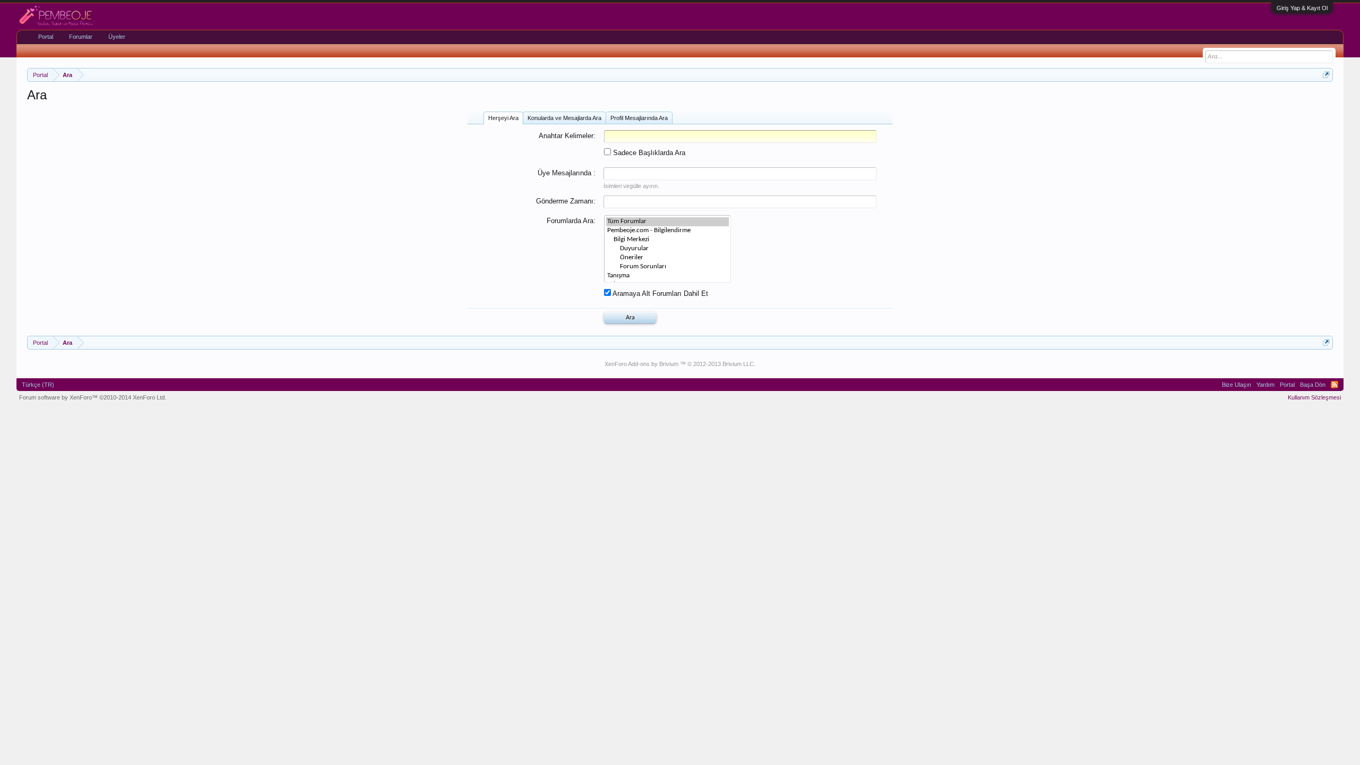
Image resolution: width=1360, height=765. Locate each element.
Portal (45, 36)
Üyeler (116, 36)
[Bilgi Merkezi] (667, 239)
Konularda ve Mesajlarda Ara (564, 118)
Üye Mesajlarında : (567, 173)
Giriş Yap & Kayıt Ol (1302, 8)
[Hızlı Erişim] (1326, 74)
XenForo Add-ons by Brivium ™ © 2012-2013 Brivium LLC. (680, 364)
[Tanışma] (667, 275)
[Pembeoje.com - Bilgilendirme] (667, 230)
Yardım (1265, 384)
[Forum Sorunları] (667, 266)
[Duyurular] (667, 248)
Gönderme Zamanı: (566, 201)
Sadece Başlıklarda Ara (648, 153)
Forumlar (80, 36)
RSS (1334, 384)
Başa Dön (1312, 384)
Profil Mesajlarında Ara (639, 118)
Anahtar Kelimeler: (567, 136)
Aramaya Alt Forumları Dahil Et (659, 294)
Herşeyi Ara (503, 118)
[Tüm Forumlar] (667, 221)
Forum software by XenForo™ (92, 397)
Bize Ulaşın (1236, 384)
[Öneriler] (667, 257)
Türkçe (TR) (38, 384)
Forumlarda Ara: (571, 221)
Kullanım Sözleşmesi (1314, 397)
